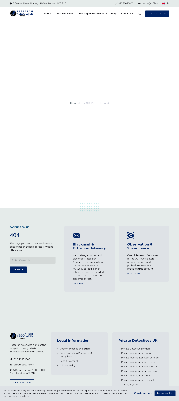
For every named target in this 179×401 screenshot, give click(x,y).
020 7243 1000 (125, 3)
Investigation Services (91, 13)
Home (47, 13)
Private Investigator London (136, 353)
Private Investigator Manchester (139, 366)
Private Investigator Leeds (135, 375)
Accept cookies (165, 393)
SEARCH (18, 269)
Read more (79, 283)
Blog (113, 13)
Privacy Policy (67, 365)
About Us (126, 13)
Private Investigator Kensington (138, 362)
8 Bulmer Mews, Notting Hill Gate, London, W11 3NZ (39, 3)
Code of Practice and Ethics (75, 348)
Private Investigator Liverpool (137, 380)
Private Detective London (135, 348)
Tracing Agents (129, 384)
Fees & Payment (69, 361)
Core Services (64, 13)
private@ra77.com (151, 3)
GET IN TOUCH (22, 382)
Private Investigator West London (140, 357)
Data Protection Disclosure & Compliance (76, 355)
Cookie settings (143, 393)
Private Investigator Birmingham (139, 371)
